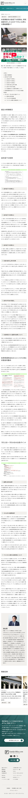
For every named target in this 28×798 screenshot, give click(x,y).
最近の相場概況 (8, 75)
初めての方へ (4, 767)
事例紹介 (4, 769)
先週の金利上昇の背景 (11, 84)
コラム (14, 771)
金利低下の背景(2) (10, 80)
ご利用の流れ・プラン (17, 767)
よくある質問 (15, 779)
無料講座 (4, 771)
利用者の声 (4, 773)
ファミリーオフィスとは (17, 775)
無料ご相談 (13, 760)
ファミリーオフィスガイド (18, 773)
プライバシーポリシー (14, 790)
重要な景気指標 (9, 96)
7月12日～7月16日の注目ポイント (12, 94)
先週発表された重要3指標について (13, 88)
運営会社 (3, 775)
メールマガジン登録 (5, 779)
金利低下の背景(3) (10, 82)
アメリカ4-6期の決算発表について (13, 100)
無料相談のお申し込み (14, 740)
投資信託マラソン (16, 777)
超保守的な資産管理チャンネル (12, 63)
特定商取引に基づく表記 (16, 788)
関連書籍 (3, 777)
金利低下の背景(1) (10, 79)
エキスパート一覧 (16, 769)
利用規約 (8, 788)
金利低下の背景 (8, 77)
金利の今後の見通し (10, 86)
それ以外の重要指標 (10, 98)
